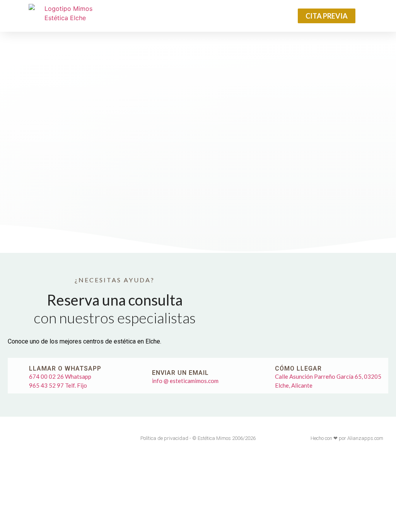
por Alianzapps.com (361, 438)
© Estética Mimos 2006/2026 (224, 438)
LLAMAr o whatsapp (65, 368)
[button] (196, 16)
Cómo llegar (298, 368)
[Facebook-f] (15, 438)
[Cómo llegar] (264, 375)
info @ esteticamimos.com (185, 380)
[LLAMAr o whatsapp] (18, 375)
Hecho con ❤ (324, 438)
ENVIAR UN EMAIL (180, 372)
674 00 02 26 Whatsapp (60, 376)
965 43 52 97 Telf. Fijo (58, 385)
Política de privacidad (164, 438)
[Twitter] (29, 438)
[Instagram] (44, 438)
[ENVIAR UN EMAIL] (141, 375)
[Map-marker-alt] (59, 438)
